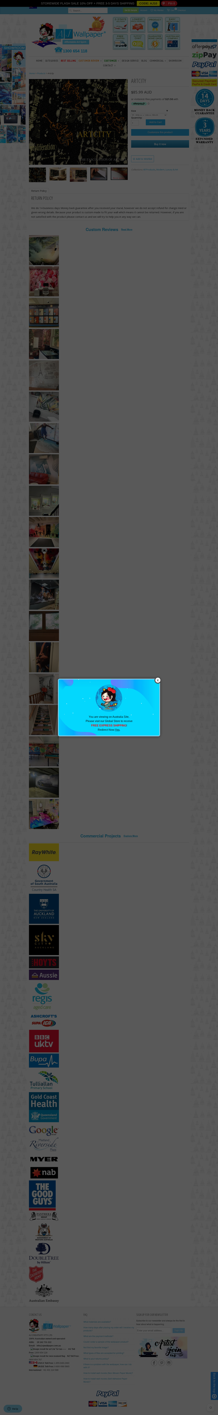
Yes (117, 729)
